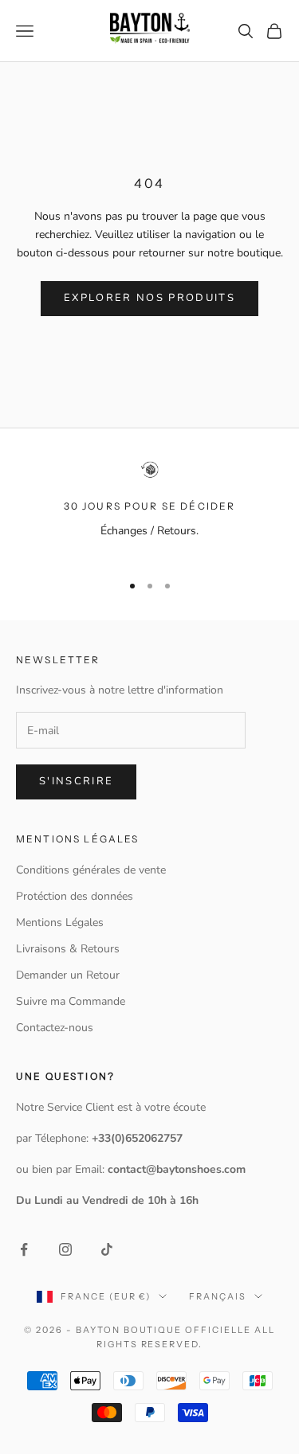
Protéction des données (74, 896)
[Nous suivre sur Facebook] (24, 1249)
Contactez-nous (54, 1027)
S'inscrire (76, 781)
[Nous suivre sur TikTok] (107, 1249)
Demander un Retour (68, 975)
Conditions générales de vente (91, 869)
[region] (149, 509)
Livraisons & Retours (68, 948)
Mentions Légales (60, 922)
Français (217, 1296)
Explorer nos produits (149, 298)
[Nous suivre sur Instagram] (65, 1249)
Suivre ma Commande (70, 1001)
